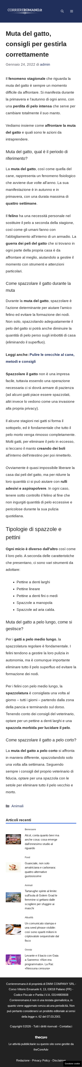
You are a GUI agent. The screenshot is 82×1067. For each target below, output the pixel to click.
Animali (17, 806)
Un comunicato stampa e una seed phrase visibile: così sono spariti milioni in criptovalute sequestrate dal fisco (42, 932)
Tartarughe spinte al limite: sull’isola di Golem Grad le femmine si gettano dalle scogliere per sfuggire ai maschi (41, 899)
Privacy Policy (41, 1060)
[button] (62, 11)
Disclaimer (59, 1060)
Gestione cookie (72, 1063)
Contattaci (65, 1026)
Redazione (23, 1060)
